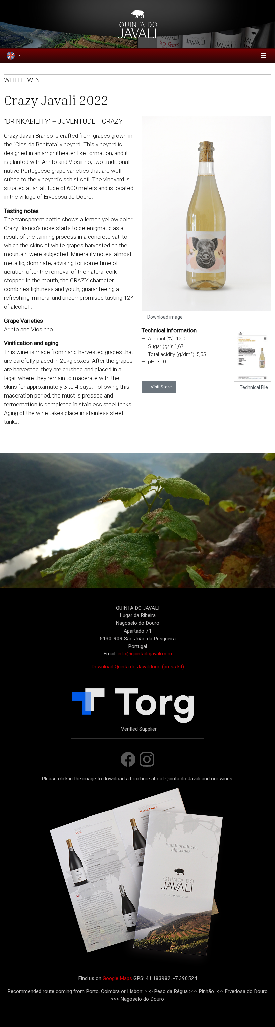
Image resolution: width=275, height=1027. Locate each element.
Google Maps (117, 978)
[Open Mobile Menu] (263, 55)
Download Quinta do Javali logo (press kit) (137, 667)
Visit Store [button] (161, 386)
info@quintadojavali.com (145, 654)
